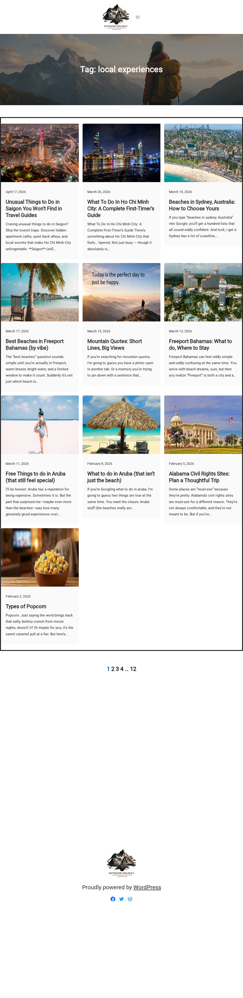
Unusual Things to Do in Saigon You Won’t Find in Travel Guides (34, 208)
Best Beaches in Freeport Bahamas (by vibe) (35, 344)
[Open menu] (137, 17)
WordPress (147, 887)
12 (133, 669)
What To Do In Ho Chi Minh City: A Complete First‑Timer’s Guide (120, 208)
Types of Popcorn (26, 606)
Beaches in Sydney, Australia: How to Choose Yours (202, 205)
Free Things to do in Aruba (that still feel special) (35, 477)
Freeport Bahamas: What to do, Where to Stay (200, 344)
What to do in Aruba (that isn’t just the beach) (121, 477)
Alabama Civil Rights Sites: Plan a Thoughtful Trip (199, 477)
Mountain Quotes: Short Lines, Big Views (114, 344)
